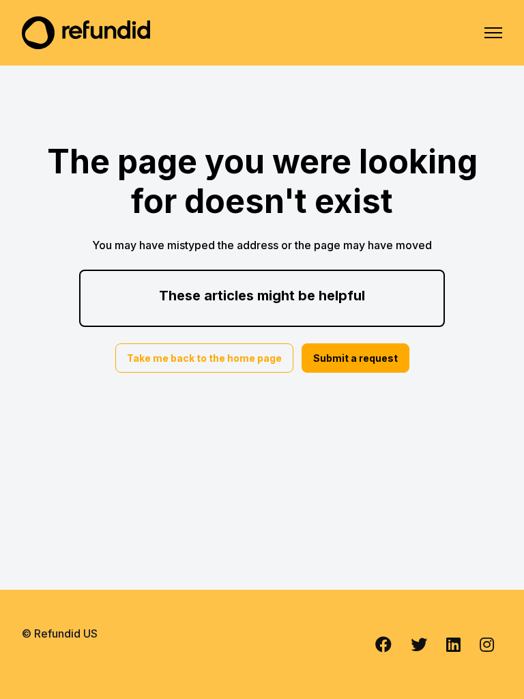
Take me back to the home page (204, 358)
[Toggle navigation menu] (493, 32)
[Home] (86, 32)
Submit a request (355, 358)
